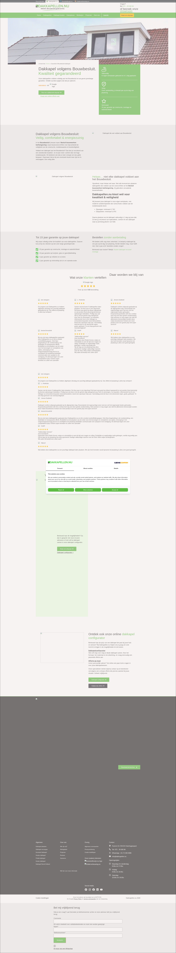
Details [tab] (116, 468)
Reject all (61, 490)
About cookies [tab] (88, 468)
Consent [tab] (60, 468)
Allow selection (88, 490)
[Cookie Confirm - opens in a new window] (121, 463)
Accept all (115, 490)
